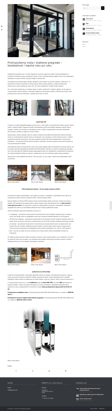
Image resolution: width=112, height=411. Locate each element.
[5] (41, 173)
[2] (41, 108)
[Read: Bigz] (83, 24)
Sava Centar (89, 18)
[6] (64, 173)
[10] (41, 332)
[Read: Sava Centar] (83, 19)
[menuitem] (94, 408)
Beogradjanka (90, 28)
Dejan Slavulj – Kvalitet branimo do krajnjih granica (92, 394)
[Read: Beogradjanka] (83, 28)
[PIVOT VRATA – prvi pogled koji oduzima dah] (1, 205)
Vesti (83, 46)
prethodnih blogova (26, 125)
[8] (41, 255)
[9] (64, 255)
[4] (17, 173)
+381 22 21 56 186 (48, 398)
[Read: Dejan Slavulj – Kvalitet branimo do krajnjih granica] (77, 395)
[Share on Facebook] (16, 371)
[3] (64, 108)
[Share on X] (32, 371)
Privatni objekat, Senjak (92, 33)
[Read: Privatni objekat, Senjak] (83, 33)
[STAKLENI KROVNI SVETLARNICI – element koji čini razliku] (110, 205)
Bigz (87, 23)
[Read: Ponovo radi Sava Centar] (77, 399)
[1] (41, 30)
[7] (17, 255)
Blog (83, 44)
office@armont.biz (12, 390)
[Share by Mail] (66, 371)
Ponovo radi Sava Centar (86, 398)
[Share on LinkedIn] (49, 371)
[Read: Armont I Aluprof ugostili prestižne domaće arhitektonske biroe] (77, 389)
